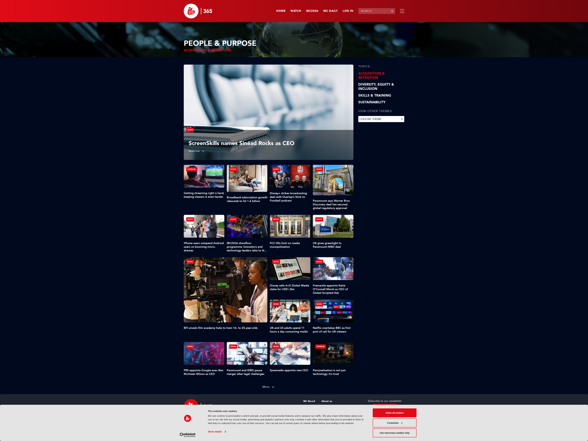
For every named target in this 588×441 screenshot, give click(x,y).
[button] (401, 11)
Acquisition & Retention (371, 75)
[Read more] (268, 112)
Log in (348, 11)
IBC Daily (330, 11)
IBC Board (309, 401)
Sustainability (371, 102)
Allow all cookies (395, 412)
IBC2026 (312, 11)
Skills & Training (374, 95)
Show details (215, 431)
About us (326, 401)
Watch (295, 11)
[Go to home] (198, 11)
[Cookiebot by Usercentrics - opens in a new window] (187, 435)
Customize (393, 423)
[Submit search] (392, 11)
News (190, 130)
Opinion (191, 169)
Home (281, 11)
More (266, 387)
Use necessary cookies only (394, 433)
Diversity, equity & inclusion (376, 86)
